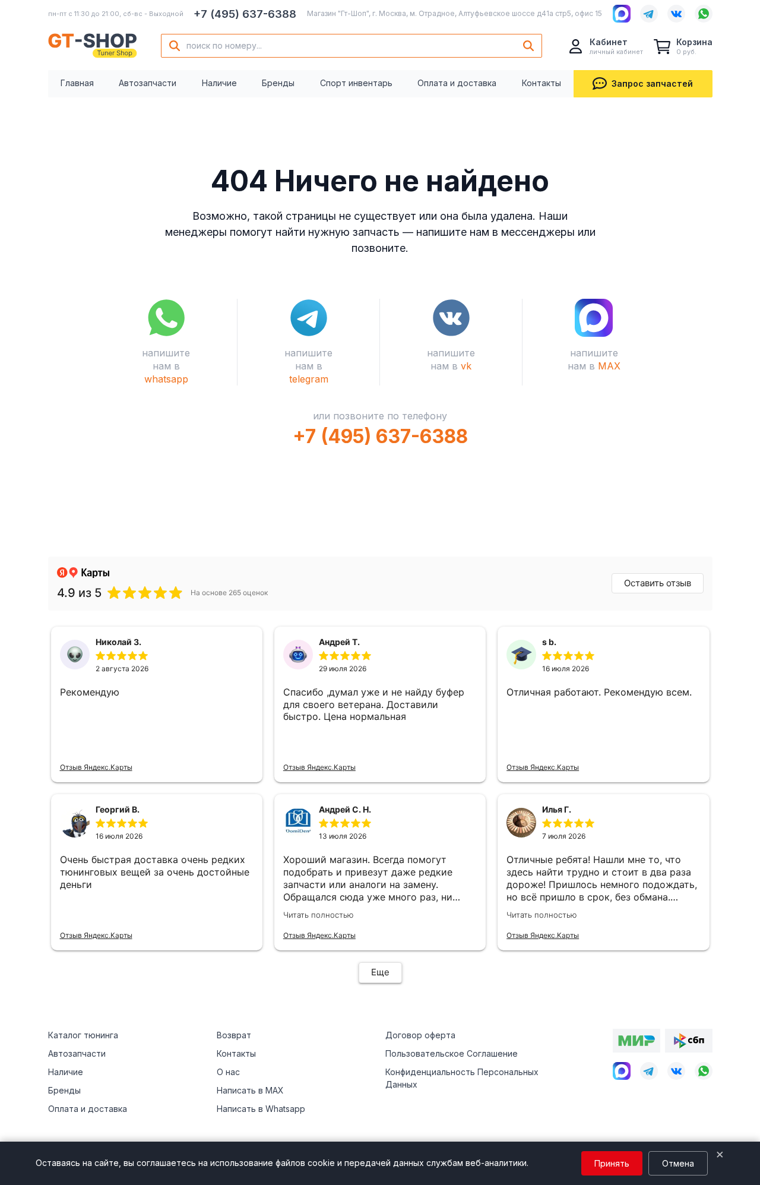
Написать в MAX (250, 1090)
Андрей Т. (339, 642)
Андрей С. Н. (345, 809)
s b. (549, 642)
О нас (228, 1072)
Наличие (219, 83)
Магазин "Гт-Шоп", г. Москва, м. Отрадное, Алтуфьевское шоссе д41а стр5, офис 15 (454, 13)
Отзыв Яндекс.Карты (96, 767)
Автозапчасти (147, 83)
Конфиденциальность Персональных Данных (462, 1078)
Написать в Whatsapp (261, 1109)
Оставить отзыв (657, 583)
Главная (77, 83)
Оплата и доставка (456, 83)
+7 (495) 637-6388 (245, 14)
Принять (611, 1163)
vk (466, 366)
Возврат (234, 1035)
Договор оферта (420, 1035)
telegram (308, 379)
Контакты (541, 83)
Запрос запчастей (652, 83)
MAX (609, 366)
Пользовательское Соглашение (451, 1053)
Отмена (678, 1163)
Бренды (278, 83)
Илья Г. (556, 809)
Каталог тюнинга (83, 1035)
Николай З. (118, 642)
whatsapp (166, 379)
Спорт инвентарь (356, 83)
